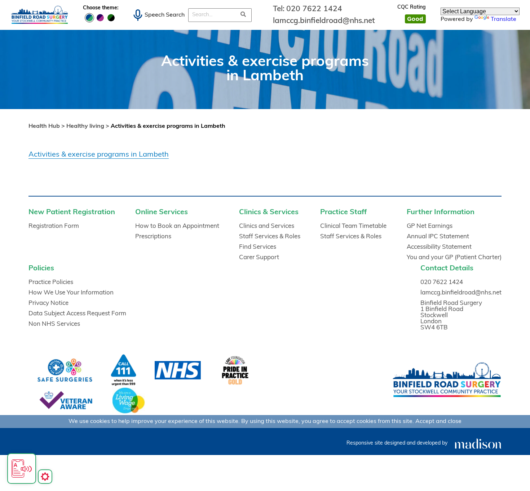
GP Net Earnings (429, 226)
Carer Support (259, 257)
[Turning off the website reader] (21, 468)
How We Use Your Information (71, 293)
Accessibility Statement (439, 247)
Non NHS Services (54, 324)
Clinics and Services (266, 226)
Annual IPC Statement (438, 237)
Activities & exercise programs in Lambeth (98, 154)
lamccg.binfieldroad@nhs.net (324, 21)
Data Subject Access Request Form (77, 314)
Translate (503, 19)
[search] (243, 15)
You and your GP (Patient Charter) (454, 257)
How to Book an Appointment (177, 226)
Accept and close (438, 421)
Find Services (257, 247)
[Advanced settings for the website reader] (45, 476)
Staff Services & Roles (269, 237)
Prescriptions (153, 237)
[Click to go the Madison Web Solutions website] (478, 443)
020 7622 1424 (314, 9)
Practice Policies (50, 282)
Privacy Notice (48, 303)
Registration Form (53, 226)
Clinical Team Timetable (353, 226)
